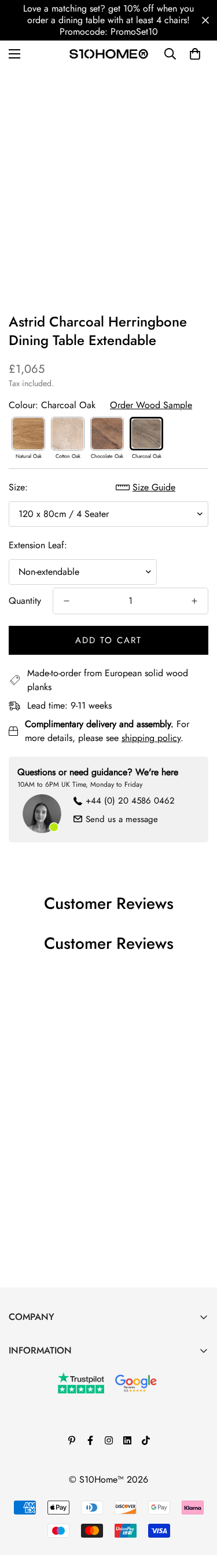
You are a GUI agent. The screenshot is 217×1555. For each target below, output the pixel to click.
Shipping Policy (39, 1470)
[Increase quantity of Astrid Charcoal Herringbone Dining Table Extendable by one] (194, 601)
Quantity (25, 600)
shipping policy (151, 738)
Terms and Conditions (50, 1411)
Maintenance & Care (49, 1372)
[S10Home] (108, 53)
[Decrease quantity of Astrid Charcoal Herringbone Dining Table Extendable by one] (66, 601)
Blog (18, 1392)
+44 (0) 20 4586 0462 (130, 800)
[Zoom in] (184, 217)
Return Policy (34, 1431)
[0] (195, 54)
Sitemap (24, 1490)
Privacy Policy (36, 1451)
